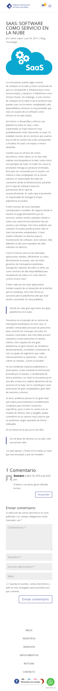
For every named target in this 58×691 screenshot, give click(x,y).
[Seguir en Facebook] (16, 681)
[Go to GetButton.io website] (51, 688)
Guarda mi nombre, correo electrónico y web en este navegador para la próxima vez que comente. (28, 587)
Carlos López (16, 38)
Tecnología (11, 42)
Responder (44, 494)
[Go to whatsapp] (50, 682)
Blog (42, 38)
